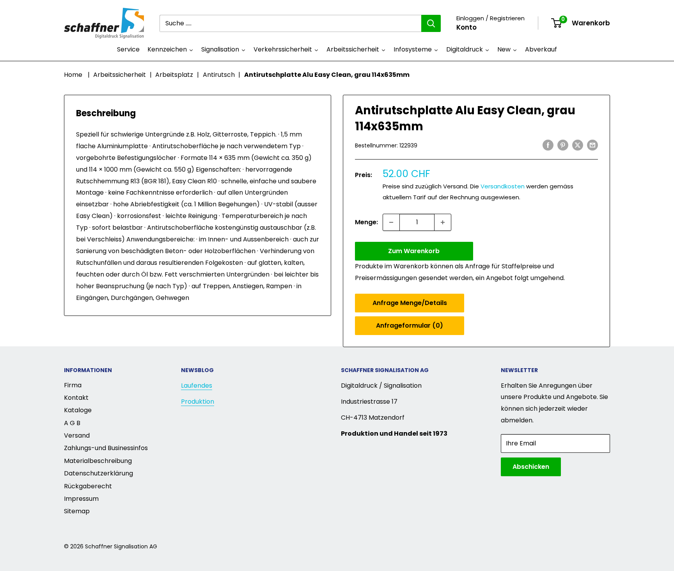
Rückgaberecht (88, 486)
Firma (73, 385)
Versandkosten (503, 186)
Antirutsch (219, 74)
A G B (72, 422)
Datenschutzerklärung (98, 473)
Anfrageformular (409, 325)
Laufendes (196, 385)
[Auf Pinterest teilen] (562, 145)
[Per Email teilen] (592, 145)
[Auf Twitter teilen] (577, 145)
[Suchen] (431, 23)
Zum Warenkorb (414, 250)
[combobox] (290, 23)
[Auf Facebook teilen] (548, 145)
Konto (466, 27)
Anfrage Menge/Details (409, 302)
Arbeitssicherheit (119, 74)
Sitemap (77, 511)
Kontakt (76, 397)
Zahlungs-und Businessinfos (106, 447)
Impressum (81, 498)
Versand (77, 435)
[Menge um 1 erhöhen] (443, 222)
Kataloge (78, 410)
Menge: (366, 222)
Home (73, 74)
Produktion (197, 401)
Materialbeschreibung (98, 460)
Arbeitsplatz (174, 74)
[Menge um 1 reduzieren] (391, 222)
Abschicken (531, 466)
